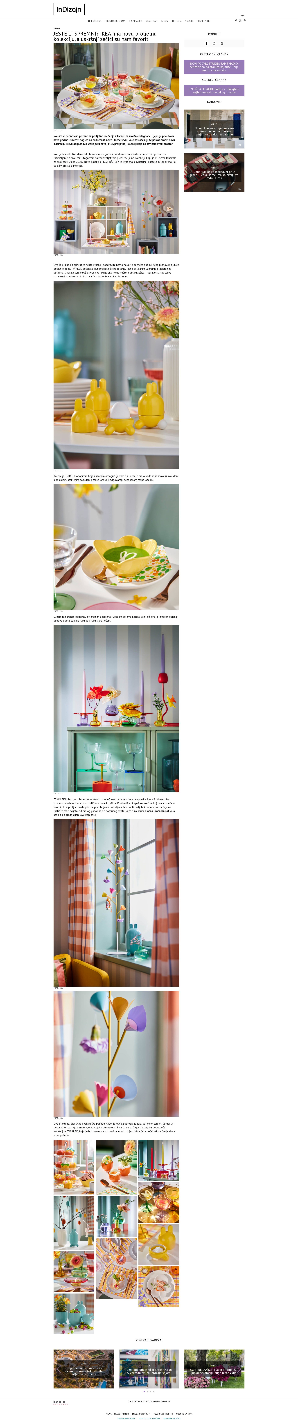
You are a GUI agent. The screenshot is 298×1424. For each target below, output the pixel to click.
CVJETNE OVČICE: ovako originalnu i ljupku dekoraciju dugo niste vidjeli (214, 1371)
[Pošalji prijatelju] (222, 43)
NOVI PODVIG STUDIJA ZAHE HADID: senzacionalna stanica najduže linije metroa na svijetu (214, 67)
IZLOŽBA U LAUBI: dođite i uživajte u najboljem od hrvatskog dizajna (214, 90)
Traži (242, 15)
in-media (177, 21)
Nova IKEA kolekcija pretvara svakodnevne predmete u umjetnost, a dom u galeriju (214, 131)
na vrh (241, 1402)
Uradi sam (152, 21)
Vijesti (189, 21)
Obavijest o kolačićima (149, 1418)
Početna (96, 21)
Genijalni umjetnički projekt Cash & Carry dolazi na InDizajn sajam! (149, 1371)
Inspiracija (135, 21)
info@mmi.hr (144, 1414)
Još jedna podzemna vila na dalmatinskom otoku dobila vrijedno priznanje (84, 1371)
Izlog (164, 21)
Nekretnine (203, 21)
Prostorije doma (115, 21)
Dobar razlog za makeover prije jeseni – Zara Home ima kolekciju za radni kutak (214, 175)
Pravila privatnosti (126, 1418)
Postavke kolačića (172, 1418)
